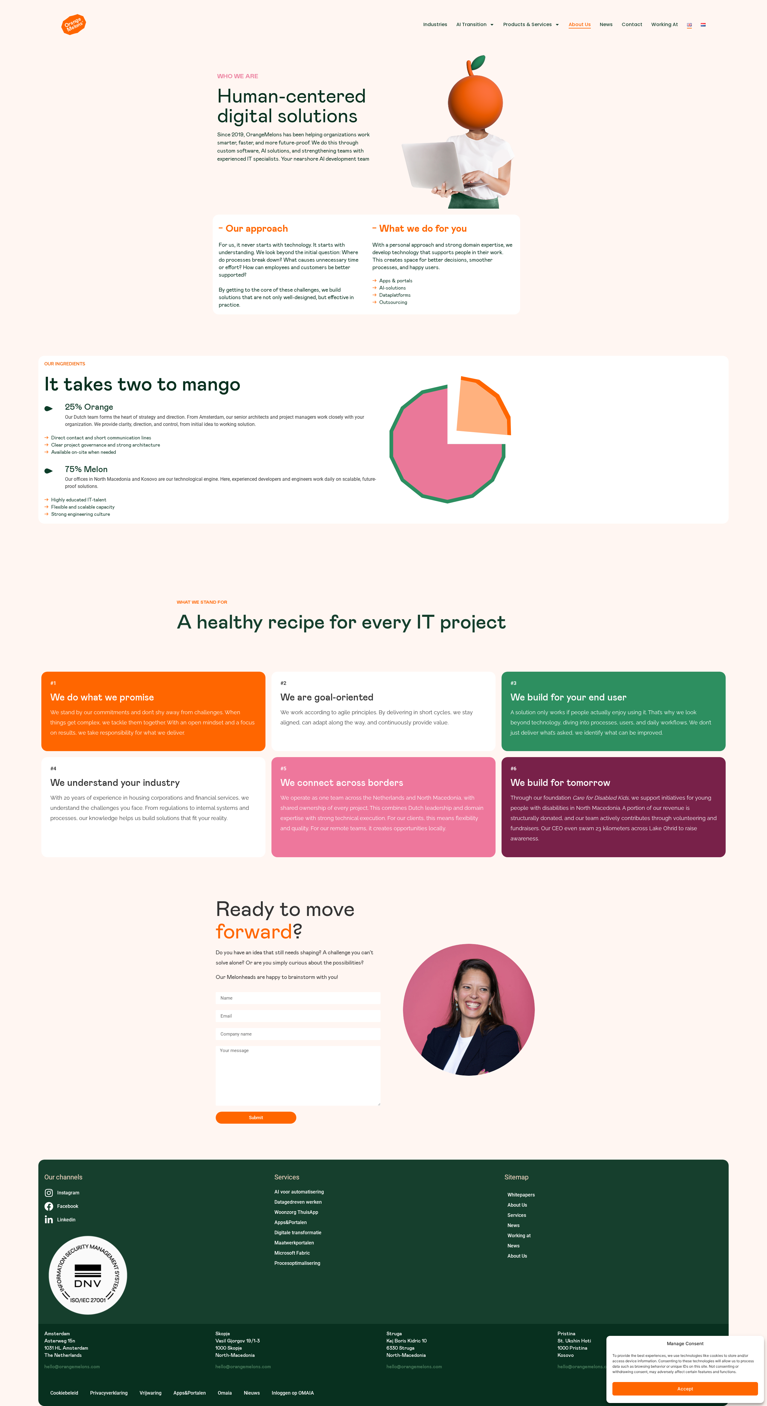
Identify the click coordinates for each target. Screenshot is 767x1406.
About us (580, 24)
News (606, 24)
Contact (632, 24)
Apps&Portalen (189, 1393)
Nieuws (252, 1393)
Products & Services (527, 24)
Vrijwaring (150, 1393)
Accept (685, 1389)
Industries (435, 24)
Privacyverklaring (109, 1393)
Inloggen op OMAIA (293, 1393)
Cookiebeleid (64, 1393)
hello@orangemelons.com (72, 1366)
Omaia (225, 1393)
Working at (664, 24)
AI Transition (471, 24)
